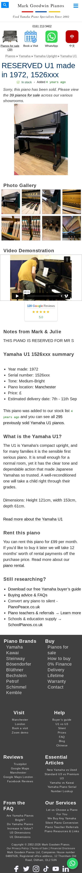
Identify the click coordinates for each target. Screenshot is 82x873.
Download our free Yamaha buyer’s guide (44, 589)
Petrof (12, 681)
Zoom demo (20, 732)
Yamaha (24, 56)
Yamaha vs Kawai (62, 782)
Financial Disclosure (63, 848)
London (20, 724)
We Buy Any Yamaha (62, 818)
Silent (62, 728)
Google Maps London (18, 776)
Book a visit (20, 728)
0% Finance (60, 664)
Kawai (12, 652)
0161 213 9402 (42, 26)
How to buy (59, 658)
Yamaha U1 (68, 56)
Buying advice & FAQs (27, 595)
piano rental (13, 565)
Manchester (45, 387)
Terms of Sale (39, 848)
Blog (62, 741)
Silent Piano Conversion (61, 822)
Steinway (15, 658)
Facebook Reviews (20, 781)
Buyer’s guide (61, 719)
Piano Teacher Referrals (62, 827)
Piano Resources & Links (62, 831)
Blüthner (14, 669)
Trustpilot (20, 764)
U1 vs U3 (62, 724)
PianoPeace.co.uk (24, 607)
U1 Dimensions (20, 837)
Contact (55, 687)
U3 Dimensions (20, 832)
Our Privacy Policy (18, 848)
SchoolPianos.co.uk (25, 625)
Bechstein (16, 675)
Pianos (10, 56)
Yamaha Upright (45, 56)
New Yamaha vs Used (62, 769)
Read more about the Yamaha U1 (33, 519)
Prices (62, 732)
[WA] (72, 863)
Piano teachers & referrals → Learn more (44, 613)
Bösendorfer (18, 664)
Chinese (62, 745)
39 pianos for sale (25, 95)
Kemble (14, 692)
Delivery (56, 669)
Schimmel (16, 687)
